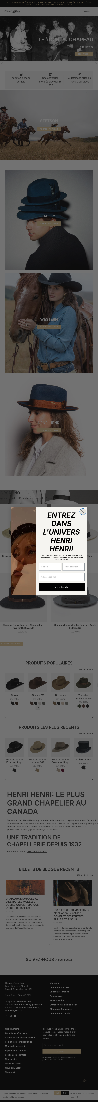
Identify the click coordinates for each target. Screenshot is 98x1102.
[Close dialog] (83, 511)
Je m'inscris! (61, 587)
